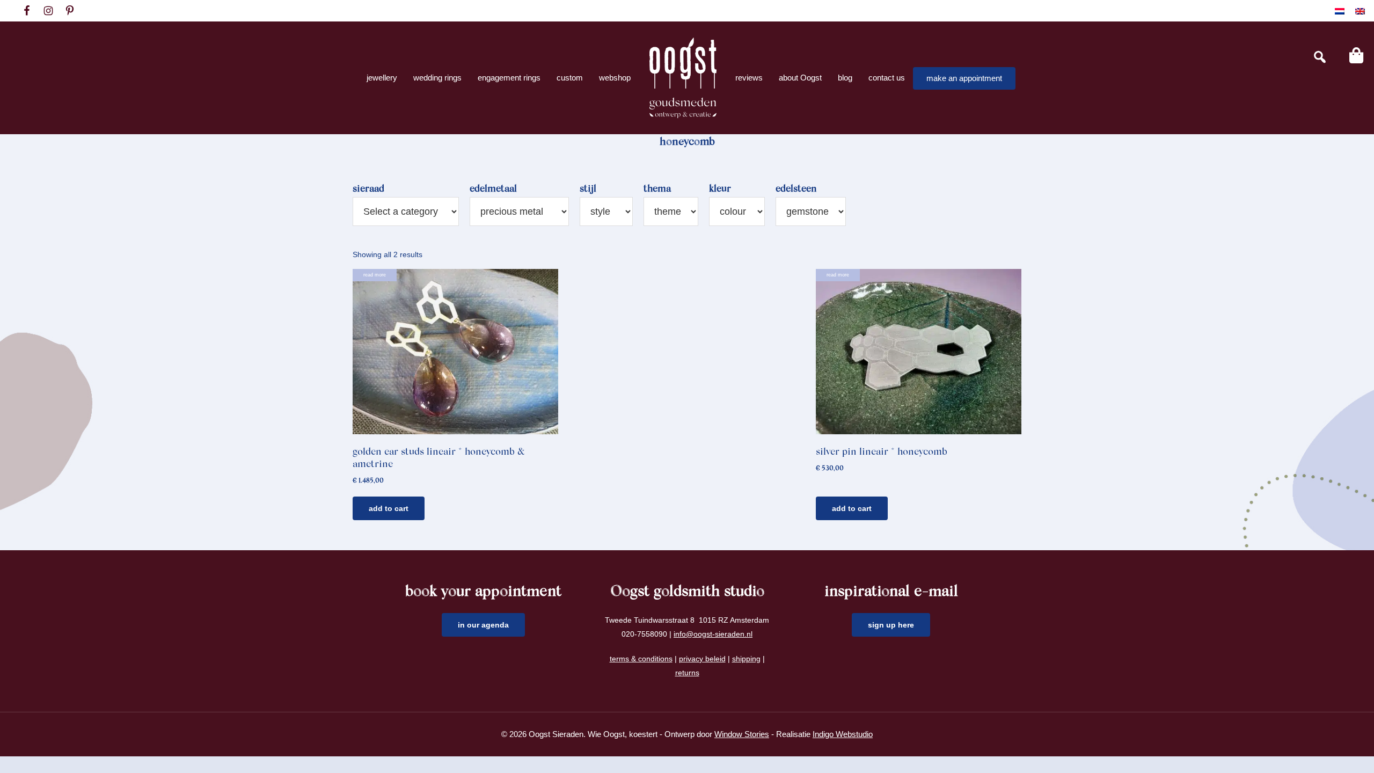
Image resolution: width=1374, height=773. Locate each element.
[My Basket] (1356, 55)
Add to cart (388, 508)
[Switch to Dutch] (1339, 11)
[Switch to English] (1360, 11)
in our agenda (483, 625)
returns (687, 672)
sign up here (891, 625)
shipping (746, 658)
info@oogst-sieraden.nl (713, 634)
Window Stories (741, 734)
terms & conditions (641, 658)
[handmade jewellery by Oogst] (683, 78)
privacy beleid (702, 658)
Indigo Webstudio (843, 734)
